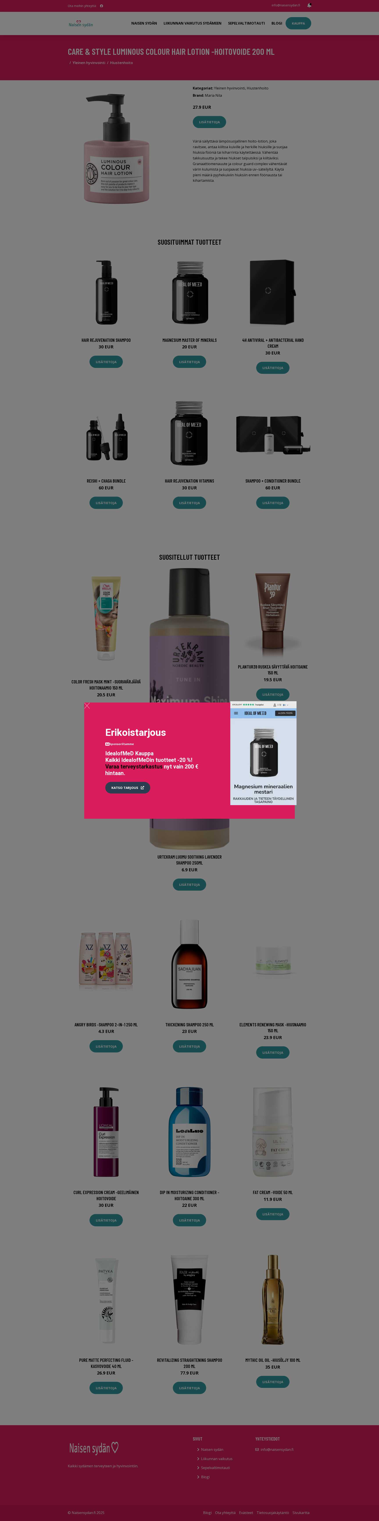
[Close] (87, 706)
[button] (127, 788)
